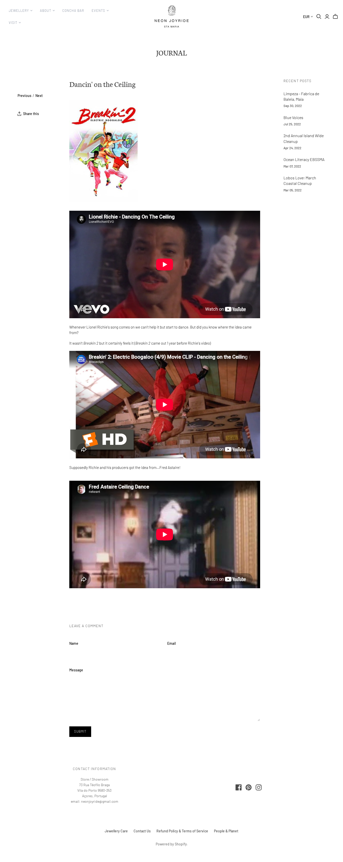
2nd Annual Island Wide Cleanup (303, 138)
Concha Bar (73, 11)
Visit (13, 23)
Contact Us (142, 831)
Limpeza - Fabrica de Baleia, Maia (301, 96)
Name (73, 643)
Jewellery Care (116, 831)
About (45, 11)
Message (76, 670)
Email (171, 643)
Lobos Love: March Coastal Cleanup (299, 180)
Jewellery (19, 11)
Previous (24, 95)
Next (39, 95)
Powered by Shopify (171, 844)
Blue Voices (293, 117)
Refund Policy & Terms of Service (182, 831)
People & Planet (226, 831)
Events (98, 11)
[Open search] (318, 16)
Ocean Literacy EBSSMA (303, 159)
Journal (171, 52)
